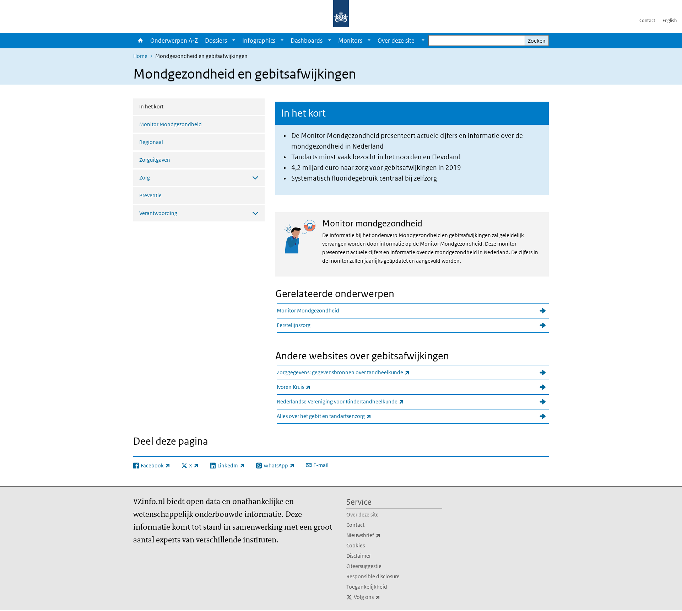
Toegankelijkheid (366, 586)
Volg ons (382, 596)
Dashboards (307, 40)
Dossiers (216, 40)
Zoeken (537, 40)
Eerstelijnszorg (293, 325)
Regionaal (151, 142)
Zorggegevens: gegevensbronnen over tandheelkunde (359, 372)
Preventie (150, 195)
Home (140, 40)
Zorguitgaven (154, 159)
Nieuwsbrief (379, 534)
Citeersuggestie (363, 566)
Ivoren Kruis (309, 386)
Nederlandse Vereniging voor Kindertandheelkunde (356, 401)
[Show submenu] (234, 40)
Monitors (350, 40)
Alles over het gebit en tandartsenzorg (339, 415)
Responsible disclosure (373, 576)
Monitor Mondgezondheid (170, 124)
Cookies (355, 545)
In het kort (170, 106)
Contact (647, 20)
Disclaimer (358, 555)
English (669, 20)
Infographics (258, 40)
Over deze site (362, 514)
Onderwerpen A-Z (174, 40)
